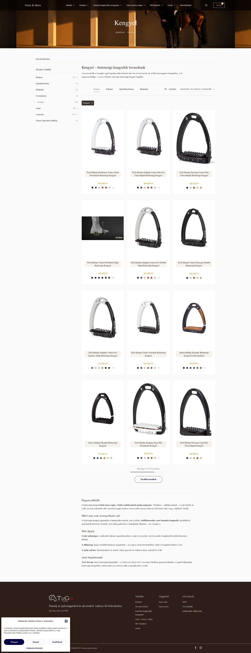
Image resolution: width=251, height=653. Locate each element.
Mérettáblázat (185, 5)
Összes (97, 89)
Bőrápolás (144, 89)
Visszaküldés (187, 606)
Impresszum (164, 606)
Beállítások (57, 642)
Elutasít (36, 642)
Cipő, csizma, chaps (134, 5)
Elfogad (14, 642)
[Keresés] (206, 5)
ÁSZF (184, 602)
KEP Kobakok (155, 5)
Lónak (170, 5)
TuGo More (33, 5)
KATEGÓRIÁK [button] (43, 59)
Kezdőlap (120, 32)
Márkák (69, 5)
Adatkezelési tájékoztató (34, 648)
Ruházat (82, 5)
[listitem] (92, 187)
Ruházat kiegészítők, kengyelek (106, 5)
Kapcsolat (163, 602)
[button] (66, 621)
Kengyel (86, 103)
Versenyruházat (141, 606)
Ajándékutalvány (126, 89)
